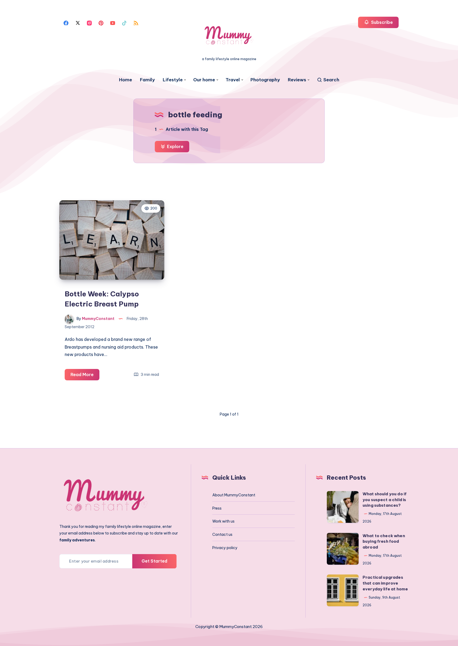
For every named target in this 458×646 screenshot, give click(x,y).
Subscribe (381, 22)
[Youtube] (113, 22)
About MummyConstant (233, 495)
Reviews (297, 80)
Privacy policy (224, 547)
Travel (233, 80)
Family (147, 80)
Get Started (154, 561)
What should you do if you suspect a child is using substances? (385, 499)
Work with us (223, 521)
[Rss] (136, 22)
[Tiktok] (124, 22)
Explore (174, 146)
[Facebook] (66, 22)
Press (217, 508)
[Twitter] (78, 22)
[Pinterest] (101, 22)
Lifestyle (173, 80)
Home (125, 80)
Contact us (222, 534)
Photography (265, 80)
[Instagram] (89, 22)
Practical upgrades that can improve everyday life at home (385, 583)
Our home (204, 80)
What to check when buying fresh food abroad (384, 541)
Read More (85, 376)
